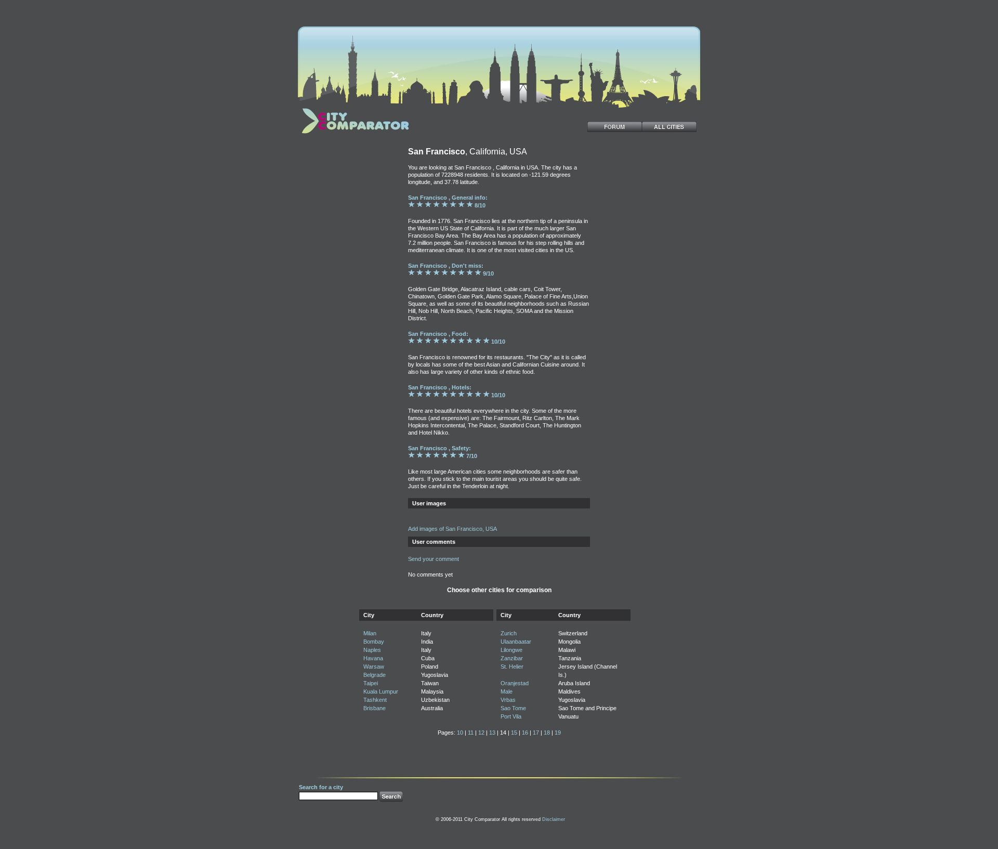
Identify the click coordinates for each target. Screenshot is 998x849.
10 (460, 732)
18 (547, 732)
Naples (372, 650)
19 (558, 732)
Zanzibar (512, 658)
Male (507, 691)
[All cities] (669, 127)
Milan (369, 633)
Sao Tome (513, 708)
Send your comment (433, 559)
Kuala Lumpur (380, 691)
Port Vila (511, 716)
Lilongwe (511, 650)
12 (481, 732)
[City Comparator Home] (353, 135)
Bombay (373, 641)
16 (525, 732)
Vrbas (508, 700)
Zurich (509, 633)
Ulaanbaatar (516, 641)
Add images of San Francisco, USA (452, 529)
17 (536, 732)
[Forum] (614, 127)
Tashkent (375, 700)
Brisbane (374, 708)
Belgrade (374, 675)
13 (492, 732)
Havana (373, 658)
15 (514, 732)
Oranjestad (515, 683)
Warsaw (373, 666)
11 (471, 732)
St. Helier (512, 666)
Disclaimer (553, 819)
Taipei (370, 683)
